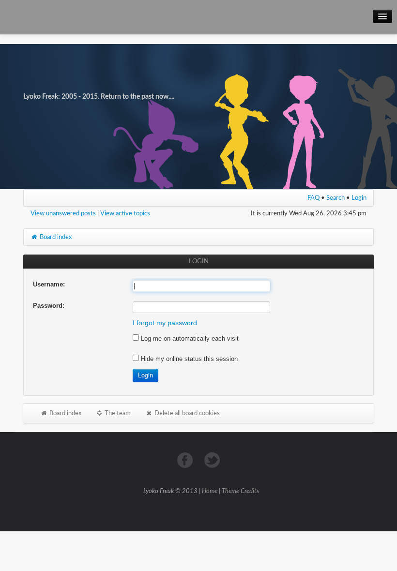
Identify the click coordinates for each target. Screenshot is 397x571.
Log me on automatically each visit (189, 338)
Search (335, 198)
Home (209, 491)
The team (117, 413)
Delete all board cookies (186, 413)
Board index (55, 237)
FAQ (313, 198)
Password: (48, 305)
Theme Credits (240, 491)
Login (358, 198)
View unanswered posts (63, 213)
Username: (49, 284)
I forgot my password (165, 323)
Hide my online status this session (188, 358)
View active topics (125, 213)
